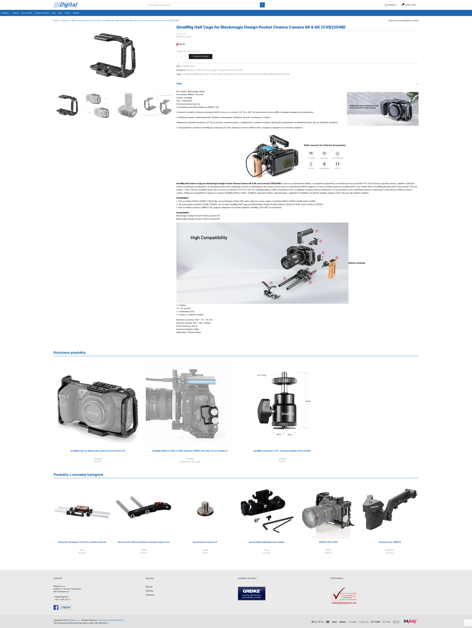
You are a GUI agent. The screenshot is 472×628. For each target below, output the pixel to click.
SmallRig (186, 74)
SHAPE (328, 550)
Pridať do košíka (201, 56)
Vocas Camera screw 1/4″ (205, 542)
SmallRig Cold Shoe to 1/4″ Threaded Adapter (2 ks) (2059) (282, 451)
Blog (60, 13)
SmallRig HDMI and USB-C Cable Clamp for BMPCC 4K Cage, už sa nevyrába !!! (190, 451)
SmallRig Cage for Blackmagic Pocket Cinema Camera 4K (97, 451)
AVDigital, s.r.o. (75, 620)
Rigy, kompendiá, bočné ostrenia (227, 70)
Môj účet (149, 587)
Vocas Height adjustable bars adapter (267, 542)
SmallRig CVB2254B (269, 74)
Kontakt (76, 13)
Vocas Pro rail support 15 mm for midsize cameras (82, 542)
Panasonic (389, 550)
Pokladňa (149, 591)
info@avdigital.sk (61, 597)
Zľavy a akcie (26, 13)
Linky (54, 13)
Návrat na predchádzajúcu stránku (404, 20)
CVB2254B (284, 74)
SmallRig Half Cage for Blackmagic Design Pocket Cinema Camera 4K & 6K (224, 74)
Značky (16, 13)
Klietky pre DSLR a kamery (199, 70)
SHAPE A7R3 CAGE (328, 542)
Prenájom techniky (41, 13)
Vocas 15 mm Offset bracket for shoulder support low (144, 542)
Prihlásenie (150, 595)
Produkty (5, 13)
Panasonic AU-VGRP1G (390, 542)
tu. (108, 623)
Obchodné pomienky (107, 620)
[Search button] (262, 4)
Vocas (82, 550)
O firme (67, 13)
